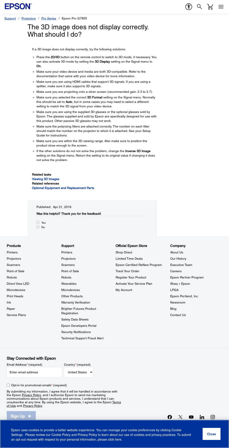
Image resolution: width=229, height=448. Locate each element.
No (43, 227)
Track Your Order (127, 271)
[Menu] (221, 6)
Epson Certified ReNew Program (139, 265)
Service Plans (16, 315)
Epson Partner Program (187, 277)
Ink (9, 302)
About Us (176, 252)
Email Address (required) (24, 364)
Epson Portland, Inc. (184, 296)
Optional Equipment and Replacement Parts (63, 188)
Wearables (68, 283)
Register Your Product (131, 277)
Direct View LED (18, 283)
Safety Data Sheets (75, 319)
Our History (178, 258)
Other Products (72, 296)
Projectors (28, 18)
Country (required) (77, 364)
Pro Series (48, 18)
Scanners (13, 265)
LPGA (174, 290)
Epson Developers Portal (78, 325)
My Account (124, 290)
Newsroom (177, 302)
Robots (12, 277)
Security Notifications (76, 332)
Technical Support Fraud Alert (82, 338)
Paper (11, 308)
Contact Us (178, 315)
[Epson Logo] (18, 6)
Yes (43, 222)
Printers (12, 252)
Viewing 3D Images (45, 179)
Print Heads (15, 296)
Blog (173, 308)
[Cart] (210, 6)
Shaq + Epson (180, 283)
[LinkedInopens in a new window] (202, 417)
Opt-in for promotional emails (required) (39, 385)
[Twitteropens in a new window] (180, 417)
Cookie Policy (60, 434)
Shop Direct (124, 252)
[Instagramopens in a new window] (213, 417)
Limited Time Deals (129, 258)
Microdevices (16, 290)
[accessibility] (188, 6)
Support (10, 18)
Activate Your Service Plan (134, 283)
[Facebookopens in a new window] (170, 417)
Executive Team (181, 265)
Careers (176, 271)
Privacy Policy (31, 395)
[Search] (199, 6)
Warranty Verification (75, 302)
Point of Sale (15, 271)
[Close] (212, 434)
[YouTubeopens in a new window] (191, 417)
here (118, 439)
